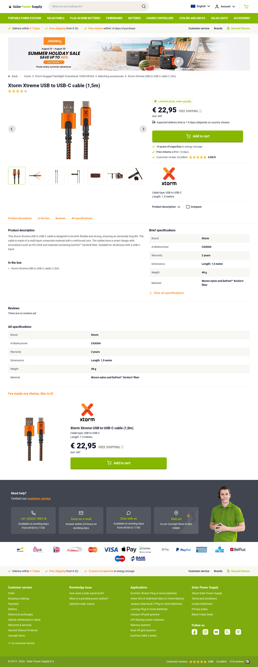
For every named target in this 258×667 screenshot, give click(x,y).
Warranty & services (19, 625)
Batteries (134, 18)
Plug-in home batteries (85, 18)
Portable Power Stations (24, 18)
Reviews (61, 218)
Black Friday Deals (202, 614)
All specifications (82, 218)
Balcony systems (140, 625)
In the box (43, 218)
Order (11, 593)
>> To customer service (21, 643)
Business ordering (18, 598)
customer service (39, 498)
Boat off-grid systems (143, 630)
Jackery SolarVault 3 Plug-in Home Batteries (156, 603)
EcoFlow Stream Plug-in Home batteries (154, 593)
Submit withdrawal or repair (24, 619)
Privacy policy (200, 609)
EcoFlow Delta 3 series (144, 635)
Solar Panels (55, 18)
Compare (196, 206)
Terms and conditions (204, 598)
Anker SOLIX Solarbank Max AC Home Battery (157, 598)
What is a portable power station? (89, 598)
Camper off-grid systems (145, 614)
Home (27, 76)
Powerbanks (114, 18)
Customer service (198, 28)
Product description (164, 206)
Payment (13, 603)
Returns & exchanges (20, 614)
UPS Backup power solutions (147, 619)
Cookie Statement (202, 603)
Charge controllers (159, 18)
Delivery (12, 609)
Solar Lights (219, 18)
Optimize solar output (82, 603)
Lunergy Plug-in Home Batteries (149, 609)
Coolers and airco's (192, 18)
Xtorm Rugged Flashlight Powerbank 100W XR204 (64, 76)
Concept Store (16, 635)
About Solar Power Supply (207, 593)
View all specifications (169, 293)
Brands (218, 28)
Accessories (242, 18)
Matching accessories (111, 76)
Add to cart (201, 136)
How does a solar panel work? (86, 593)
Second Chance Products (23, 630)
